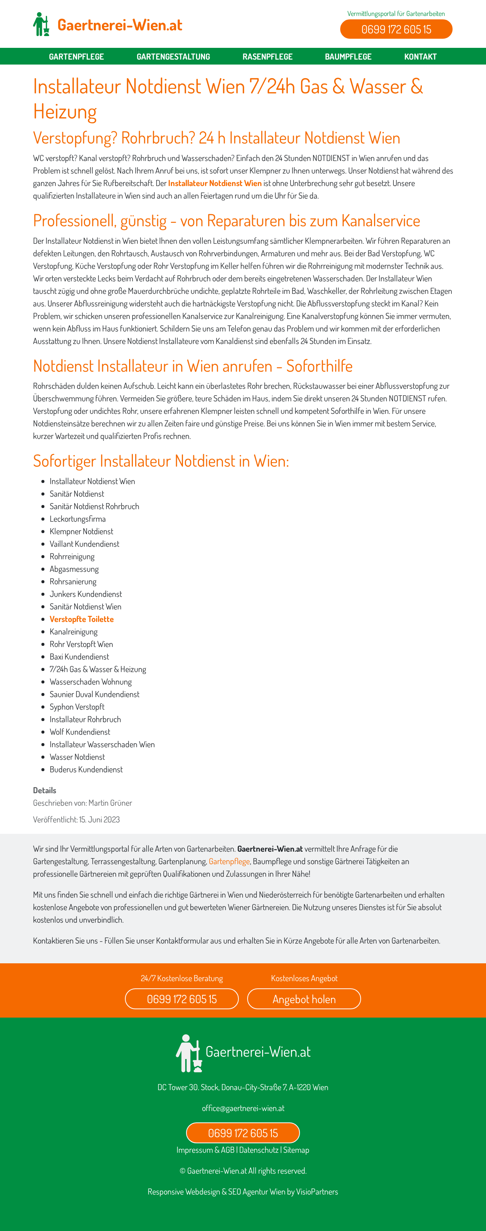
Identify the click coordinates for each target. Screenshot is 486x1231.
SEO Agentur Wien (257, 1191)
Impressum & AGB (206, 1149)
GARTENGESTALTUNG (173, 56)
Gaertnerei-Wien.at (256, 1051)
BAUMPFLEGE (348, 56)
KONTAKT (420, 56)
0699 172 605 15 (396, 29)
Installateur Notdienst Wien (215, 182)
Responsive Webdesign (184, 1191)
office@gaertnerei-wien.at (243, 1107)
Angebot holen (304, 998)
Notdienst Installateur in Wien (126, 365)
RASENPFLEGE (268, 56)
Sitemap (296, 1149)
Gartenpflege (229, 860)
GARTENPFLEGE (76, 56)
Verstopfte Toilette (82, 618)
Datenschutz (259, 1149)
